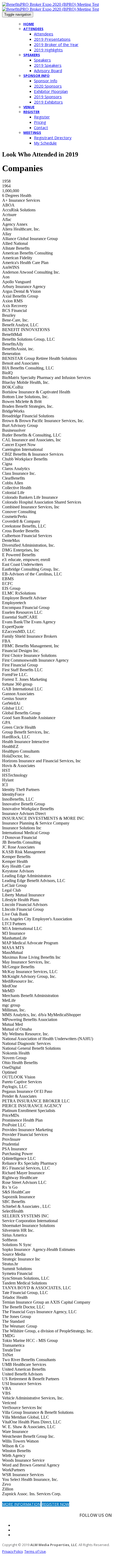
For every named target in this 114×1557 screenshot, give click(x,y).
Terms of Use (35, 1551)
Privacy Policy (12, 1551)
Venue (28, 107)
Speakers (31, 54)
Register (31, 111)
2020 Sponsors (48, 86)
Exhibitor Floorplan (51, 91)
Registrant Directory (53, 137)
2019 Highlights (48, 49)
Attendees (33, 28)
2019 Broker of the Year (56, 44)
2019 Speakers (48, 65)
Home (28, 24)
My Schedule (45, 143)
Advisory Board (48, 70)
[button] (21, 1504)
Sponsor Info (36, 75)
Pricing (40, 122)
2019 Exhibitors (48, 102)
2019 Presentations (52, 39)
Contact (41, 127)
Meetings (32, 132)
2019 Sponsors (48, 96)
